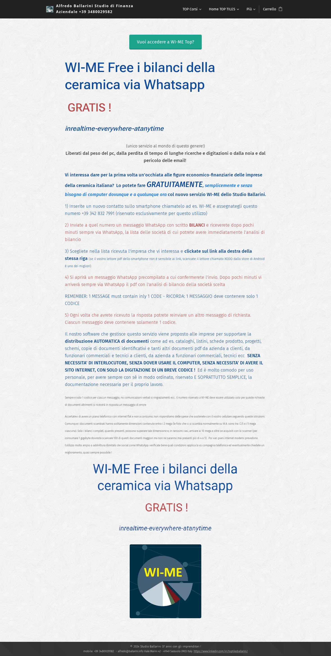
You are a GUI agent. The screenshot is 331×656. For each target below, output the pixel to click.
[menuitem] (192, 9)
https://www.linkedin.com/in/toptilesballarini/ (221, 651)
